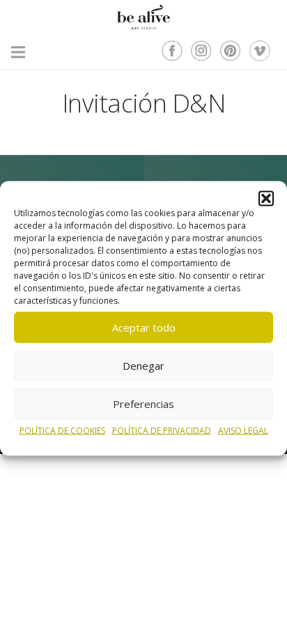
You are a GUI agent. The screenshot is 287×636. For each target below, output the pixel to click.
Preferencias (143, 404)
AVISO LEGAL (243, 430)
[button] (266, 198)
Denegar (143, 366)
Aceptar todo (144, 327)
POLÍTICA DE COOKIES (62, 430)
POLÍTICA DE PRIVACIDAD (161, 430)
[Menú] (18, 52)
